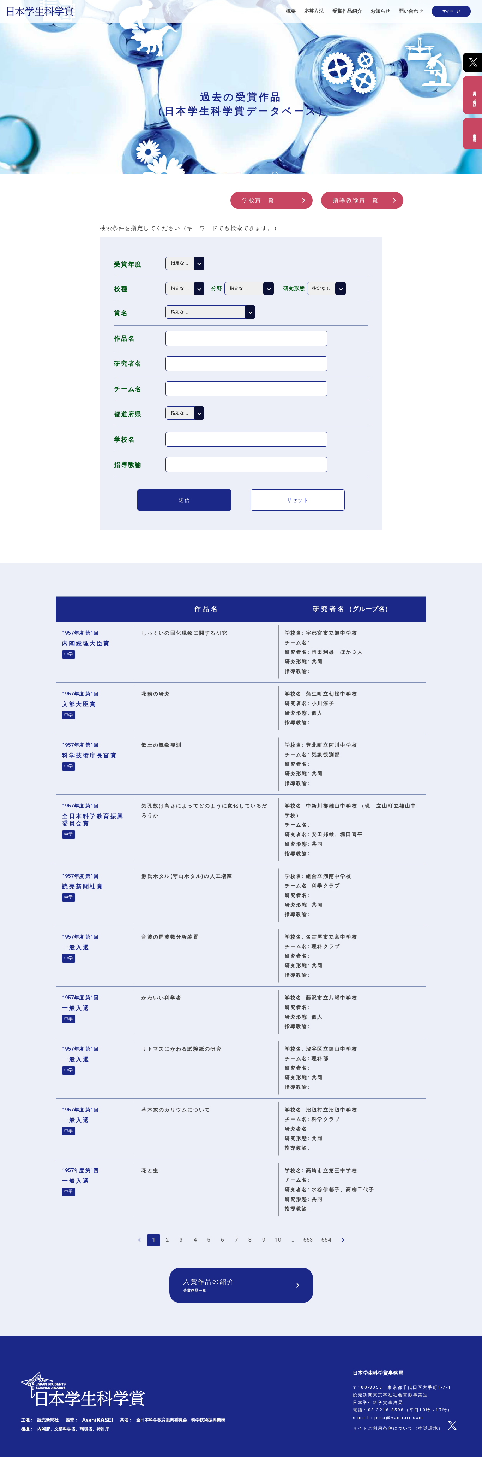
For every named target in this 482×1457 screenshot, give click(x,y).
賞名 (121, 313)
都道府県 (128, 414)
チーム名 (128, 389)
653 (308, 1239)
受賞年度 (128, 264)
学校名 (124, 439)
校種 (121, 288)
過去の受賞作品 (474, 95)
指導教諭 (128, 464)
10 (278, 1239)
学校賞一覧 (258, 200)
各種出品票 (474, 133)
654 (326, 1239)
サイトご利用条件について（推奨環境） (398, 1428)
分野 (216, 288)
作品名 (124, 338)
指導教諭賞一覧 (356, 200)
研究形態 (294, 288)
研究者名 (128, 363)
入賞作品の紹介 (209, 1285)
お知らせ (380, 11)
